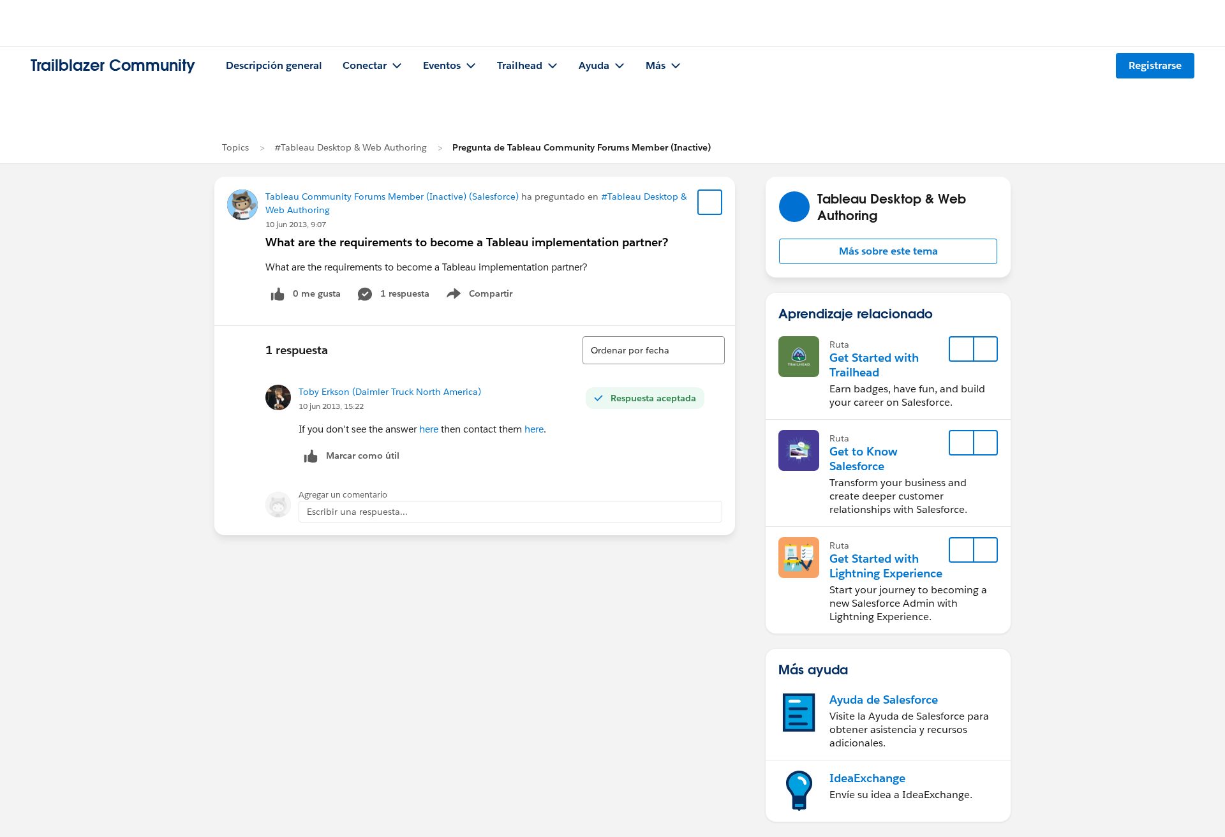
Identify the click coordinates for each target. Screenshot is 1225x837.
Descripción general (274, 65)
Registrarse (1155, 65)
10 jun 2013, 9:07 (295, 224)
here (428, 429)
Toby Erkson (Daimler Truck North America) (390, 391)
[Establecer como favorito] (710, 202)
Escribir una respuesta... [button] (357, 511)
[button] (888, 251)
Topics (235, 147)
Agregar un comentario (343, 494)
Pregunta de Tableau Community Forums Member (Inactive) (581, 147)
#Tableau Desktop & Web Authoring (350, 147)
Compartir (487, 296)
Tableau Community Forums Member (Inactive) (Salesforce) (392, 196)
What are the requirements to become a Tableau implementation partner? (466, 242)
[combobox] (654, 350)
